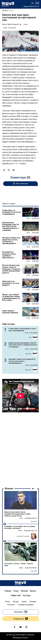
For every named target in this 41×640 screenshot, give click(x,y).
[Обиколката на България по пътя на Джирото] (30, 283)
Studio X (25, 638)
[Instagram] (26, 627)
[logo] (8, 4)
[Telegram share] (13, 170)
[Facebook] (14, 627)
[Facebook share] (4, 170)
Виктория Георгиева (23, 536)
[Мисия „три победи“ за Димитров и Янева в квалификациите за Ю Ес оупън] (30, 297)
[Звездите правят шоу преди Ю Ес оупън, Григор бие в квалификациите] (30, 240)
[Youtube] (20, 627)
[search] (32, 3)
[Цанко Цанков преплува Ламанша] (30, 311)
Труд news (28, 353)
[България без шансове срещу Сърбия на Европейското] (30, 254)
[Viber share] (9, 170)
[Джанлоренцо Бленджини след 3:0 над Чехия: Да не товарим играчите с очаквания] (30, 226)
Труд (29, 337)
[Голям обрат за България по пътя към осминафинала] (30, 212)
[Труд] (20, 583)
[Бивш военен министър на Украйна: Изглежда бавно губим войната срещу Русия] (20, 500)
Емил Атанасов (13, 24)
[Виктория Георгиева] (33, 536)
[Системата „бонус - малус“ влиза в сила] (20, 552)
